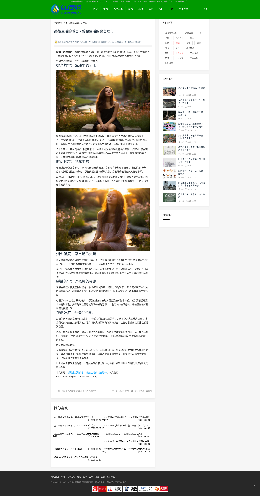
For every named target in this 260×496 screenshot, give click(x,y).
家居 (199, 43)
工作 (151, 9)
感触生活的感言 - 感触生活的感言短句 (87, 372)
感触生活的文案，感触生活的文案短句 (135, 391)
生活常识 (194, 53)
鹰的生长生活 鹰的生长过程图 (191, 88)
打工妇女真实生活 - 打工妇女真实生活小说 (123, 433)
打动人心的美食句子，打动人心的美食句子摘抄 (75, 457)
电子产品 (183, 9)
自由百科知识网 (70, 12)
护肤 (167, 58)
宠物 (130, 9)
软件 (167, 43)
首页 (95, 9)
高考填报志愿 (171, 33)
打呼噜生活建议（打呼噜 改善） (68, 449)
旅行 (140, 9)
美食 (188, 43)
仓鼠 (167, 38)
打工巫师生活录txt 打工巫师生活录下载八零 (73, 417)
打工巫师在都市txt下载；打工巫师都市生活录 (74, 425)
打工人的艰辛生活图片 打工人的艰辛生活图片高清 (126, 441)
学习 (105, 9)
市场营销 (179, 58)
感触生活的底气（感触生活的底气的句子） (80, 391)
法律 (178, 43)
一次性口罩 (188, 33)
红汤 (192, 38)
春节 (167, 48)
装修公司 (179, 53)
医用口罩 (169, 63)
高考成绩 (190, 48)
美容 (178, 48)
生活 (171, 9)
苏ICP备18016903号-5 (116, 482)
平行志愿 (194, 58)
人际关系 (118, 9)
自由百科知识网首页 (72, 23)
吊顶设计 (179, 38)
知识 (161, 9)
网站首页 (55, 477)
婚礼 (167, 53)
